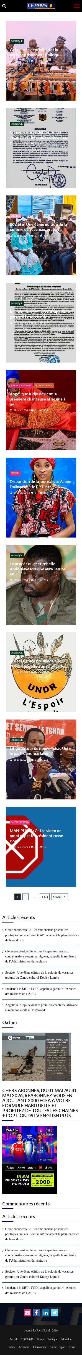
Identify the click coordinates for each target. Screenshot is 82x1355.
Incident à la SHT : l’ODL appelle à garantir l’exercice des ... (40, 314)
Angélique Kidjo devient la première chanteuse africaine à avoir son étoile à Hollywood (41, 1007)
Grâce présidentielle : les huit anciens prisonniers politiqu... (36, 52)
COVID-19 (27, 1339)
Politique (17, 41)
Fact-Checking (20, 822)
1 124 (45, 897)
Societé (15, 216)
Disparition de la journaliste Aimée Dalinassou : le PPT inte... (40, 484)
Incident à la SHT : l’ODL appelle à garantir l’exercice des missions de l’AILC (40, 991)
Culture (26, 385)
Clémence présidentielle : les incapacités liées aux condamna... (39, 135)
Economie (24, 1347)
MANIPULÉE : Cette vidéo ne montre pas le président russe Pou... (36, 835)
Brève (14, 385)
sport (62, 1347)
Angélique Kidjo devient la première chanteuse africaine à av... (37, 398)
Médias (15, 473)
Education (66, 1339)
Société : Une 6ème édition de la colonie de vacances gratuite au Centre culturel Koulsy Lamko (39, 975)
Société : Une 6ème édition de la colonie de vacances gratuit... (38, 227)
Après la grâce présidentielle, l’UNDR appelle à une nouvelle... (38, 663)
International (44, 385)
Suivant (57, 897)
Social (53, 1347)
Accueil (13, 1339)
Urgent (40, 1339)
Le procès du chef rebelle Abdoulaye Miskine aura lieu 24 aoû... (37, 568)
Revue (72, 1347)
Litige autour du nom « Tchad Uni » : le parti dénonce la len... (41, 751)
